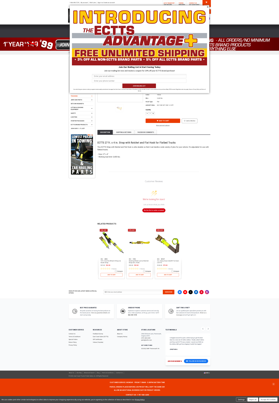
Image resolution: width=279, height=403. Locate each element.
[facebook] (180, 292)
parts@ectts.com (146, 340)
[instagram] (207, 292)
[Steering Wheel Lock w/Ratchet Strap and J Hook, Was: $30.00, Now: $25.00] (140, 243)
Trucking (74, 96)
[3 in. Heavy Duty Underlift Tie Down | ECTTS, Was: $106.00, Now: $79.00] (168, 243)
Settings (241, 399)
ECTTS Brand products (79, 124)
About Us (119, 334)
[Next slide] (208, 329)
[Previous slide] (203, 329)
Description (105, 132)
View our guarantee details (99, 313)
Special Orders (73, 339)
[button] (119, 108)
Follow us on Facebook (197, 361)
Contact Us (72, 334)
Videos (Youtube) (98, 342)
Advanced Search (89, 373)
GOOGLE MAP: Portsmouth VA (150, 348)
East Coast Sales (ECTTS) (100, 336)
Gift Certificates (97, 339)
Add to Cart (112, 274)
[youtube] (185, 292)
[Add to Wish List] (123, 229)
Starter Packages (77, 121)
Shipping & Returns (123, 132)
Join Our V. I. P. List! (78, 128)
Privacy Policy (73, 345)
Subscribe (168, 292)
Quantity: (148, 110)
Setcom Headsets (77, 103)
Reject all (252, 399)
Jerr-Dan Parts (76, 100)
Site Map (79, 373)
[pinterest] (201, 292)
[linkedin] (196, 292)
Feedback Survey (98, 334)
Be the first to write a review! (154, 210)
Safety (73, 113)
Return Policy (73, 342)
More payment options (163, 125)
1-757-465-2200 (143, 395)
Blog (98, 373)
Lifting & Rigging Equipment (77, 108)
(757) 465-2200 (145, 338)
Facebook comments (146, 132)
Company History (122, 336)
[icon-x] (191, 292)
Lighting (74, 117)
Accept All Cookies (268, 399)
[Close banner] (273, 384)
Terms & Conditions (74, 336)
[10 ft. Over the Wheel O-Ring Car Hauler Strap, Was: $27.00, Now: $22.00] (111, 243)
